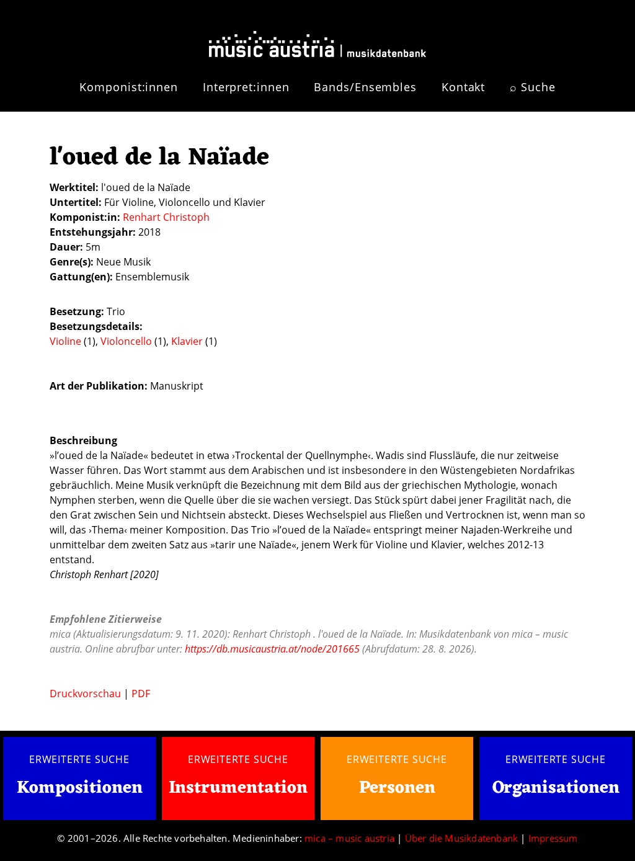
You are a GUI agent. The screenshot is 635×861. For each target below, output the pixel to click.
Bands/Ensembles (365, 86)
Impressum (553, 838)
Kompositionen (80, 789)
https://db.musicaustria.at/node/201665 (272, 649)
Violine (67, 341)
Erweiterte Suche (79, 759)
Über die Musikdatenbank (461, 838)
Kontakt (463, 86)
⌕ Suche (532, 86)
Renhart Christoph (166, 217)
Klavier (188, 341)
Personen (397, 788)
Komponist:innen (128, 86)
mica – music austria (349, 838)
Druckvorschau (85, 693)
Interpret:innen (246, 86)
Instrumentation (238, 788)
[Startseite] (317, 39)
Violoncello (127, 341)
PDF (140, 693)
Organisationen (555, 788)
